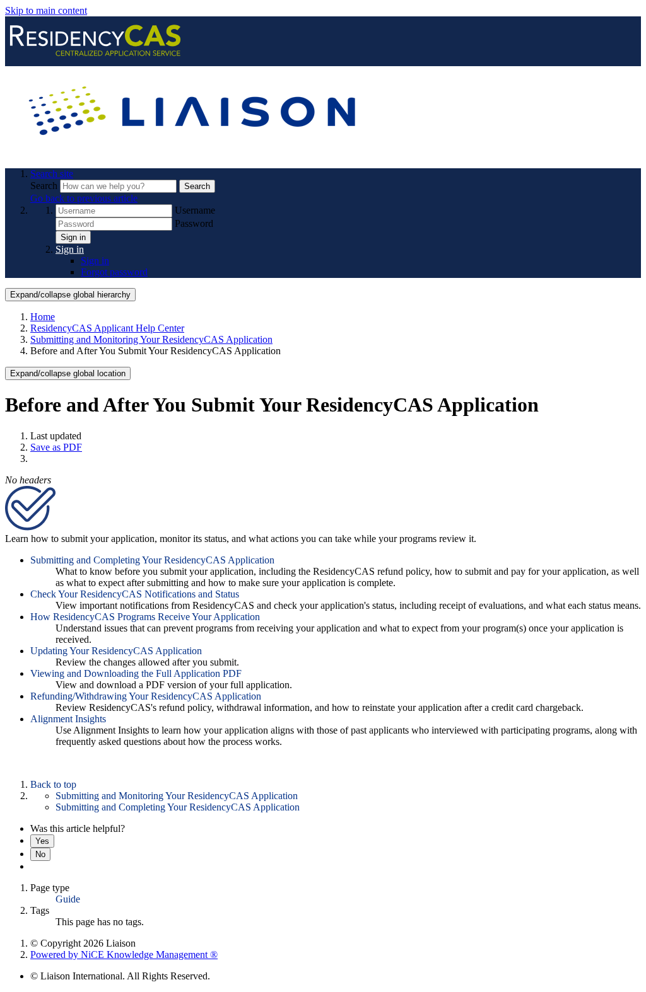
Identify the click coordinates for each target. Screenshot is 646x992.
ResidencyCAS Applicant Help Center (107, 328)
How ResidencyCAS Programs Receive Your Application (145, 616)
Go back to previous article (84, 198)
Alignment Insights (68, 718)
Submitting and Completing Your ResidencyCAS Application (152, 560)
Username (195, 210)
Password (194, 223)
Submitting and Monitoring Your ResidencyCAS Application (151, 339)
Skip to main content (46, 10)
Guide (68, 899)
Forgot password (114, 272)
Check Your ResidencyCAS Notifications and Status (134, 594)
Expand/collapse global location (68, 373)
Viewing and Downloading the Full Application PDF (136, 673)
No (40, 854)
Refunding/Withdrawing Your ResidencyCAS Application (145, 696)
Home (42, 316)
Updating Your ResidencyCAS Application (116, 650)
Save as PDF (56, 447)
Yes (42, 841)
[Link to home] (194, 152)
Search (45, 185)
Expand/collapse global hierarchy (70, 294)
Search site (51, 173)
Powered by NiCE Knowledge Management (124, 954)
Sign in (73, 237)
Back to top (53, 784)
